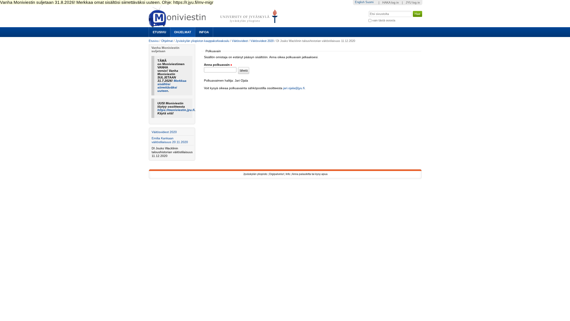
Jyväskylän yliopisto (255, 174)
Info (288, 174)
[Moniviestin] (214, 25)
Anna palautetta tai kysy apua (310, 174)
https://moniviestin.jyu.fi (176, 110)
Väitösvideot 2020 (262, 41)
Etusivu (159, 32)
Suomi (369, 2)
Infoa (204, 32)
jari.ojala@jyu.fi (294, 88)
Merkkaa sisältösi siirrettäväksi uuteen (171, 86)
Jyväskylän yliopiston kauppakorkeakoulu (202, 41)
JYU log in (413, 2)
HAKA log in (390, 2)
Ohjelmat (182, 32)
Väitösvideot (240, 41)
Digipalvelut (276, 174)
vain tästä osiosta (383, 20)
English (359, 2)
